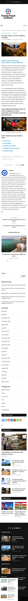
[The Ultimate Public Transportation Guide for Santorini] (5, 482)
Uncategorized (5, 410)
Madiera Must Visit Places (8, 159)
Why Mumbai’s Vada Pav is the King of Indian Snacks (18, 579)
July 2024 (3, 328)
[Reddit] (8, 420)
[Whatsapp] (17, 420)
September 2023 (5, 345)
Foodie (8, 39)
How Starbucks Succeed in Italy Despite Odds (18, 489)
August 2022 (4, 368)
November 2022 (5, 361)
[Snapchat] (18, 2)
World (2, 406)
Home (2, 30)
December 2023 (5, 338)
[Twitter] (9, 2)
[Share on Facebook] (18, 165)
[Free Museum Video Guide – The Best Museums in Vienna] (21, 506)
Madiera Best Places (6, 156)
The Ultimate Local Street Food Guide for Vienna (12, 453)
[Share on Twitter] (20, 165)
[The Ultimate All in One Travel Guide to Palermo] (4, 581)
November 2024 (5, 318)
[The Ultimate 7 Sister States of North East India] (5, 463)
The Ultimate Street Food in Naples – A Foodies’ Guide (19, 471)
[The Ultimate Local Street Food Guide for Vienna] (14, 442)
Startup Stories (8, 151)
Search (3, 273)
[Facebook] (7, 2)
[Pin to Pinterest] (21, 165)
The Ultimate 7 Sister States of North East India (18, 462)
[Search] (26, 25)
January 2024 (5, 334)
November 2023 (5, 341)
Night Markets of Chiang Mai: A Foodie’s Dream (13, 293)
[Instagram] (11, 2)
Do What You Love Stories (11, 148)
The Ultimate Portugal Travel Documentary (12, 588)
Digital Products (5, 390)
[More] (20, 420)
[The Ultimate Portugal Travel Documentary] (4, 588)
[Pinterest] (14, 420)
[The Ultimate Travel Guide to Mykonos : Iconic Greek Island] (14, 244)
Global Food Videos (9, 146)
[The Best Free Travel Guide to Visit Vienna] (7, 506)
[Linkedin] (11, 420)
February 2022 (5, 381)
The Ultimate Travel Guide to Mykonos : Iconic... (14, 255)
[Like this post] (16, 165)
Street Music (7, 143)
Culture (3, 403)
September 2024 (5, 321)
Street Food (4, 396)
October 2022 (5, 365)
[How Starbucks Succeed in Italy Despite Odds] (5, 491)
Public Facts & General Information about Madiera (12, 61)
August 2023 (4, 348)
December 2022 (5, 358)
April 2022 (3, 378)
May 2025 (3, 311)
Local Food (6, 141)
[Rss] (20, 2)
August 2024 (4, 324)
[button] (2, 248)
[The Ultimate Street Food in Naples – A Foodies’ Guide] (5, 472)
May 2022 (3, 375)
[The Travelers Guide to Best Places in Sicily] (4, 596)
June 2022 (4, 371)
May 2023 (3, 351)
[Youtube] (16, 2)
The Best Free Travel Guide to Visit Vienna (7, 512)
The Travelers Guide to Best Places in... (11, 596)
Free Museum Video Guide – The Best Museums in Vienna (20, 513)
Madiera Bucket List (18, 156)
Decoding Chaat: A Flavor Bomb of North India (13, 285)
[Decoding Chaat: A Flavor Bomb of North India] (5, 571)
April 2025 (3, 314)
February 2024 (5, 331)
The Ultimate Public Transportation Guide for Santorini (19, 481)
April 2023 (3, 355)
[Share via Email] (23, 165)
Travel (3, 393)
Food (2, 400)
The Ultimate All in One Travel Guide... (12, 581)
